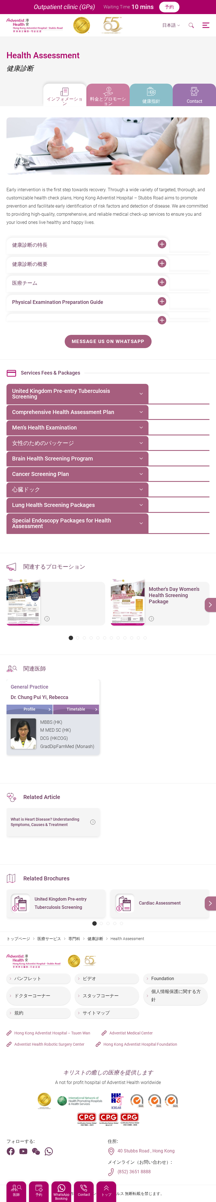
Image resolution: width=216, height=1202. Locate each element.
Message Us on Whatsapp (108, 341)
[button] (171, 25)
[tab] (65, 95)
